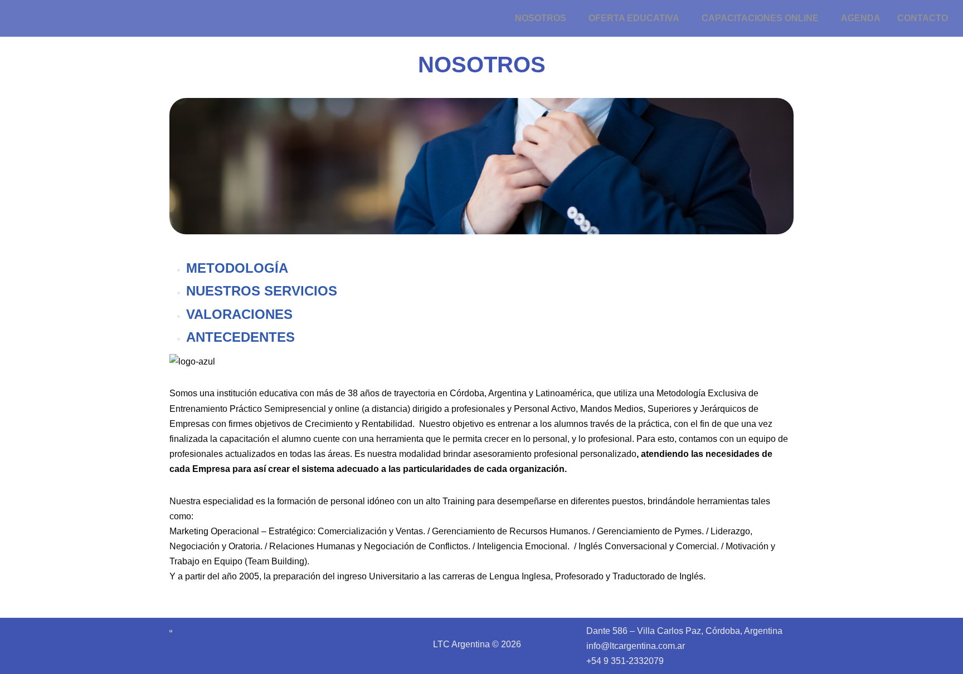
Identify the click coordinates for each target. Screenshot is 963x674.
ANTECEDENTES (240, 337)
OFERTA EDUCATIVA (633, 18)
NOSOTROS (540, 18)
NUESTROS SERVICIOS (261, 290)
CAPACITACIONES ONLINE (760, 18)
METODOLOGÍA (237, 267)
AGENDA (861, 18)
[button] (543, 18)
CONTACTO (922, 18)
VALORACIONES (239, 314)
